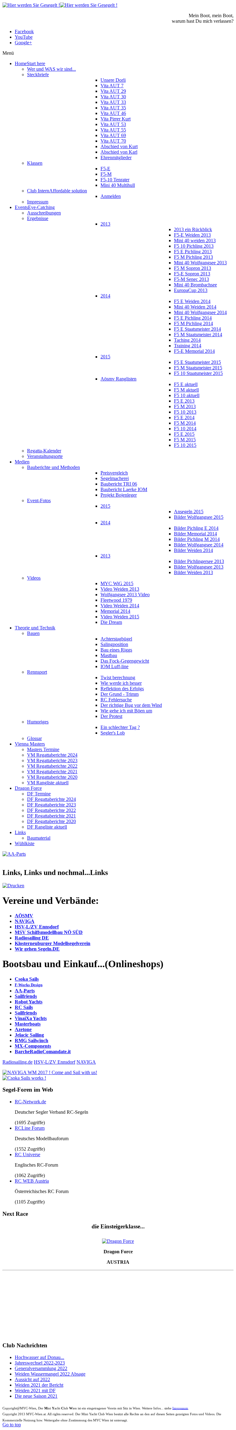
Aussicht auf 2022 (32, 1379)
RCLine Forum (30, 1128)
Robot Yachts (28, 1001)
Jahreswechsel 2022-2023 (40, 1362)
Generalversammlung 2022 (41, 1368)
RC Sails (24, 1007)
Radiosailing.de (17, 1062)
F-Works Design (28, 985)
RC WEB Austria (32, 1181)
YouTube (24, 37)
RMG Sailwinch (31, 1040)
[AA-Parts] (14, 854)
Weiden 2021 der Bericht (39, 1385)
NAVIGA (24, 921)
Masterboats (28, 1023)
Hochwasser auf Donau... (39, 1357)
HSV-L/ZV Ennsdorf (37, 926)
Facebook (24, 31)
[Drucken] (13, 885)
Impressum (180, 1408)
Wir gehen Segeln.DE (37, 948)
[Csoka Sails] (24, 1078)
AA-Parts (25, 990)
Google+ (23, 42)
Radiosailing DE (32, 937)
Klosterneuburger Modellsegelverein (52, 943)
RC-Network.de (30, 1101)
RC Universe (27, 1154)
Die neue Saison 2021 (36, 1396)
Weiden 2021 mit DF (35, 1390)
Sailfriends (26, 996)
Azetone (23, 1029)
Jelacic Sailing (29, 1035)
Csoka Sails (27, 979)
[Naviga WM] (49, 1072)
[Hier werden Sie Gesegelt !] (59, 5)
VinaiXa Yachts (31, 1018)
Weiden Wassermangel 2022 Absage (50, 1374)
